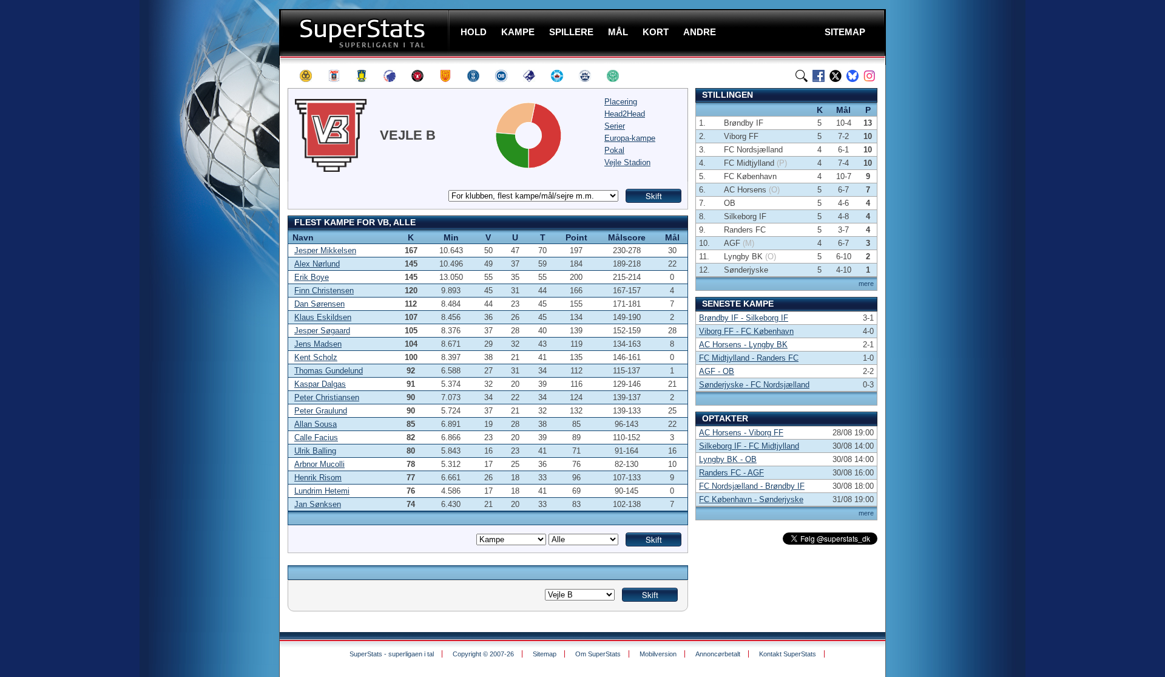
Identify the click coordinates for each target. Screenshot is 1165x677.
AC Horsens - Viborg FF (741, 432)
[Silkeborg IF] (562, 76)
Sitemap (544, 654)
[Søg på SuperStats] (801, 76)
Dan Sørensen (319, 303)
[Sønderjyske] (590, 76)
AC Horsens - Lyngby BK (743, 344)
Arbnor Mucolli (319, 464)
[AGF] (339, 76)
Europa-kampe (629, 138)
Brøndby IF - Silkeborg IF (743, 317)
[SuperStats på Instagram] (869, 76)
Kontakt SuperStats (787, 654)
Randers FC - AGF (731, 472)
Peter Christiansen (326, 397)
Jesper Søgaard (322, 330)
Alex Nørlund (317, 263)
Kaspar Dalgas (320, 384)
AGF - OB (716, 371)
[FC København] (395, 76)
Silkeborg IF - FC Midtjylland (749, 446)
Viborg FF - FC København (746, 331)
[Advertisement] (206, 240)
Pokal (614, 150)
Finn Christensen (324, 290)
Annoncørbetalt (717, 654)
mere (866, 283)
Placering (620, 101)
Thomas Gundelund (328, 370)
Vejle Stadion (627, 162)
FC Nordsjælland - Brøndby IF (752, 486)
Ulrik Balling (315, 450)
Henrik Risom (318, 477)
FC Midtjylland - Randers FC (749, 357)
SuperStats (366, 32)
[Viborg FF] (618, 76)
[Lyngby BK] (478, 76)
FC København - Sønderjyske (751, 499)
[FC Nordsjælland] (450, 76)
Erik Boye (311, 277)
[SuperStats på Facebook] (818, 76)
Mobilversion (658, 654)
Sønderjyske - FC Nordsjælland (754, 384)
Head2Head (624, 113)
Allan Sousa (315, 424)
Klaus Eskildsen (322, 317)
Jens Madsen (318, 344)
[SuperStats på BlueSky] (852, 76)
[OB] (506, 76)
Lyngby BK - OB (728, 459)
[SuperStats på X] (835, 76)
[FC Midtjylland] (422, 76)
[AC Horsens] (311, 76)
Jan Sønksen (317, 504)
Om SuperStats (598, 654)
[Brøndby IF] (367, 76)
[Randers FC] (534, 76)
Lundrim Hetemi (322, 490)
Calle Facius (316, 437)
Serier (614, 126)
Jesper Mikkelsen (325, 250)
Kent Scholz (315, 357)
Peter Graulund (320, 410)
